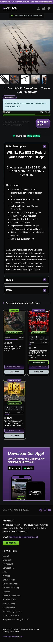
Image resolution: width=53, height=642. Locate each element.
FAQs (9, 290)
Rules (9, 280)
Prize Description (16, 146)
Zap (21, 636)
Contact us (11, 543)
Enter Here (43, 2)
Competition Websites (10, 636)
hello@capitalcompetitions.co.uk (23, 536)
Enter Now (14, 372)
